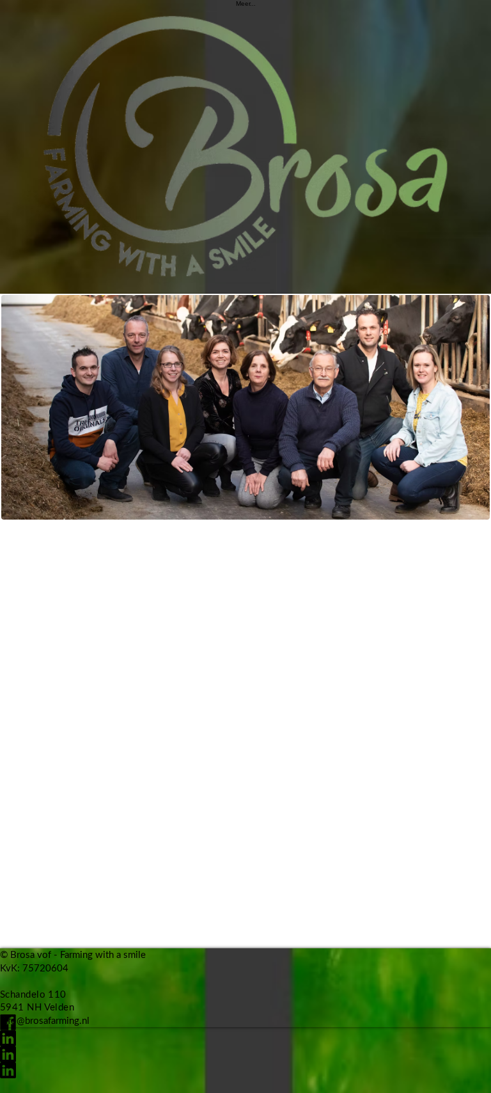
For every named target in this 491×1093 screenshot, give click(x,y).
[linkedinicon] (245, 1038)
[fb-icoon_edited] (245, 1022)
